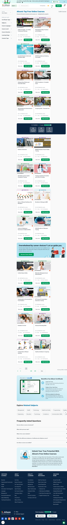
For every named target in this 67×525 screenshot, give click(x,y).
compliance (46, 414)
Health (2, 486)
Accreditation (30, 480)
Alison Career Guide (42, 482)
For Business (42, 5)
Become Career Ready (26, 254)
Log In (52, 5)
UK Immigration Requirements (59, 499)
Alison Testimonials (32, 488)
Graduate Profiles (31, 491)
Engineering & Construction (6, 482)
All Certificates (31, 482)
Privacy (43, 519)
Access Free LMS (56, 480)
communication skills (57, 414)
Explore (13, 5)
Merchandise (56, 504)
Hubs (29, 493)
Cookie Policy (58, 519)
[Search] (20, 6)
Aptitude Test (42, 488)
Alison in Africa (18, 499)
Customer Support (20, 514)
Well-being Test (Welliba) (44, 491)
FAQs (17, 511)
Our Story (17, 480)
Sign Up (58, 5)
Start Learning (28, 39)
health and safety (46, 410)
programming (56, 410)
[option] (21, 410)
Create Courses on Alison (58, 486)
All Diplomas (30, 484)
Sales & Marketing (5, 497)
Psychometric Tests (42, 486)
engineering (20, 414)
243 (35, 371)
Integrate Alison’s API (57, 491)
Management (4, 493)
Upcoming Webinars (57, 502)
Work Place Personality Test (45, 493)
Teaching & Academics (6, 499)
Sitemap (63, 519)
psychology (37, 414)
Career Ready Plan (42, 484)
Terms (46, 519)
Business (3, 480)
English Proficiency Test (44, 495)
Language (3, 491)
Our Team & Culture (19, 484)
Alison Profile (56, 484)
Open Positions (18, 488)
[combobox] (6, 12)
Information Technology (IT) (7, 488)
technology (36, 410)
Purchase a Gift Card (32, 497)
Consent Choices (52, 519)
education (28, 414)
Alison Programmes (19, 502)
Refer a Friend (56, 495)
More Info (20, 39)
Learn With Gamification (58, 493)
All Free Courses (31, 486)
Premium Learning (31, 495)
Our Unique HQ (18, 486)
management (21, 410)
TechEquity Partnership (58, 497)
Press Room (17, 497)
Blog (16, 495)
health (28, 410)
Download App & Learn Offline (59, 488)
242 (31, 371)
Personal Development (6, 495)
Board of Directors (18, 482)
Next (42, 371)
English (2, 484)
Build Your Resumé (42, 480)
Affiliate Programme (57, 482)
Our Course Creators (19, 491)
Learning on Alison (18, 493)
